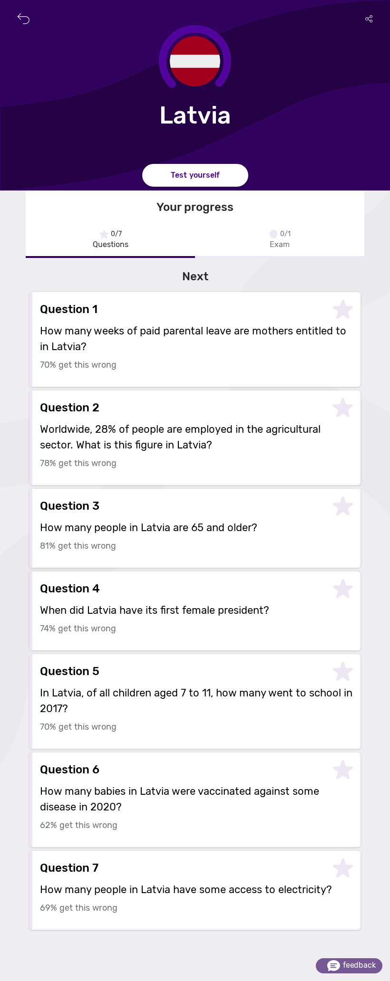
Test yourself (195, 175)
